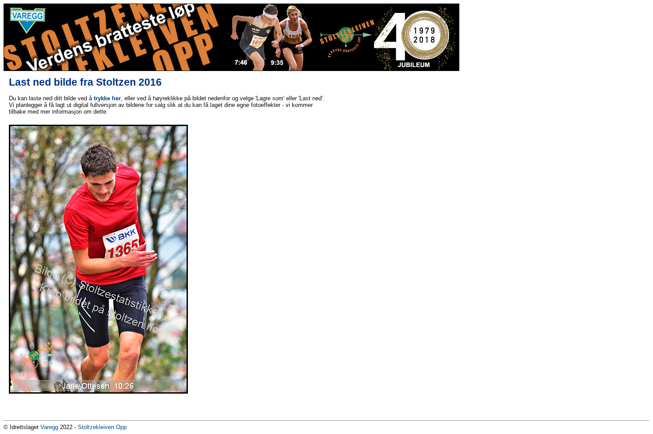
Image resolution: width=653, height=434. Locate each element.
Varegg (49, 427)
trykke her (107, 98)
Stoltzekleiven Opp (102, 427)
